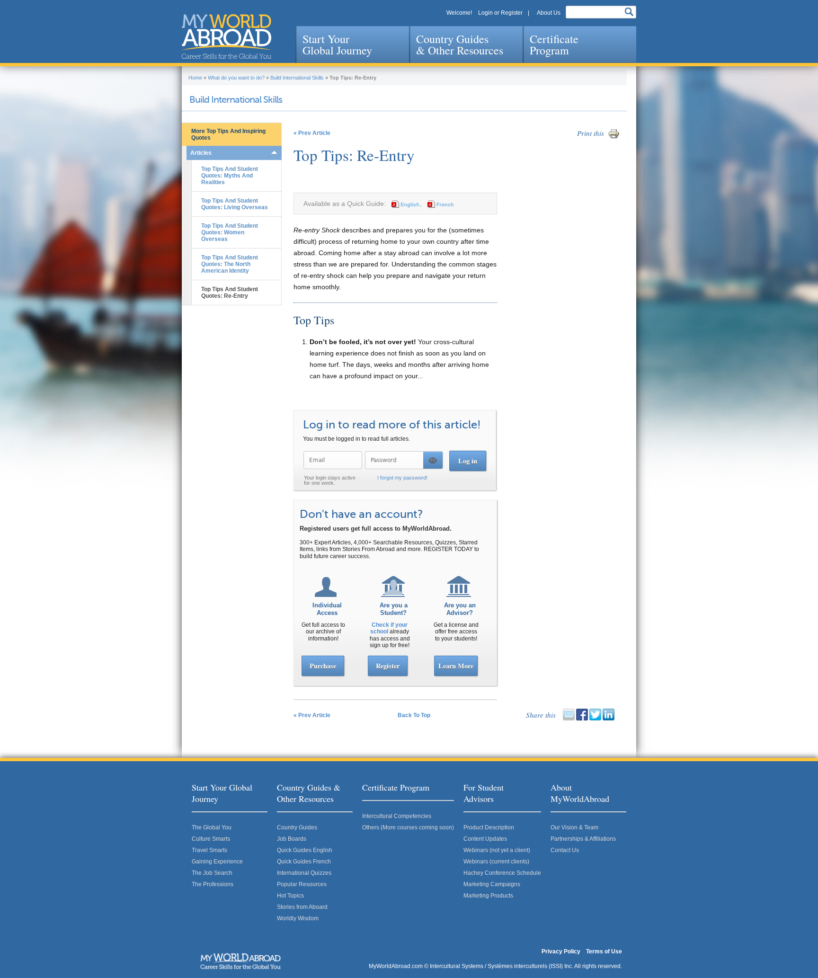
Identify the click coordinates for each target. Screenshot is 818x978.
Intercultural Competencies (396, 816)
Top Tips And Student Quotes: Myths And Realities (229, 176)
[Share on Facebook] (582, 718)
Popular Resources (302, 884)
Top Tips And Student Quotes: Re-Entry (229, 292)
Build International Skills (297, 77)
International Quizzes (304, 873)
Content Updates (485, 839)
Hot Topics (290, 895)
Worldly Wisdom (298, 918)
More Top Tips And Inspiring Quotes (228, 134)
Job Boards (291, 839)
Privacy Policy (561, 951)
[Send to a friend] (569, 718)
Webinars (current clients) (496, 861)
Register (388, 666)
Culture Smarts (211, 839)
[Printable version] (614, 137)
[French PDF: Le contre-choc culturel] (439, 203)
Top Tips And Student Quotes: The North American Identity (229, 264)
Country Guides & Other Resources (459, 44)
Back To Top (414, 715)
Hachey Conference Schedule (502, 873)
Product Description (488, 827)
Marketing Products (488, 895)
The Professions (212, 884)
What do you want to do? (236, 77)
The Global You (211, 827)
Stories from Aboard (302, 907)
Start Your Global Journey (337, 44)
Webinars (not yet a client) (496, 850)
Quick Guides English (304, 850)
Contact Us (565, 850)
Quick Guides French (304, 861)
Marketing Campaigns (491, 884)
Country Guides (297, 827)
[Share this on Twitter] (595, 718)
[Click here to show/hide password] (433, 460)
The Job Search (212, 873)
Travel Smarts (209, 850)
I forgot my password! (402, 477)
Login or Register (500, 12)
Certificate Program (554, 44)
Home (195, 77)
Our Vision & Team (574, 827)
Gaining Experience (217, 861)
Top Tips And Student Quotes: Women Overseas (229, 232)
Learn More (455, 666)
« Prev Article (311, 133)
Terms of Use (604, 951)
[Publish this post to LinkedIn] (608, 718)
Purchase (323, 666)
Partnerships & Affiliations (583, 839)
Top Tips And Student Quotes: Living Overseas (234, 204)
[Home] (226, 36)
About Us (548, 12)
